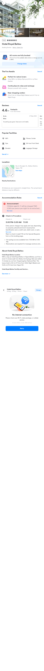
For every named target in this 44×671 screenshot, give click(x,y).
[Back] (3, 3)
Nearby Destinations (9, 181)
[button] (8, 171)
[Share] (40, 3)
